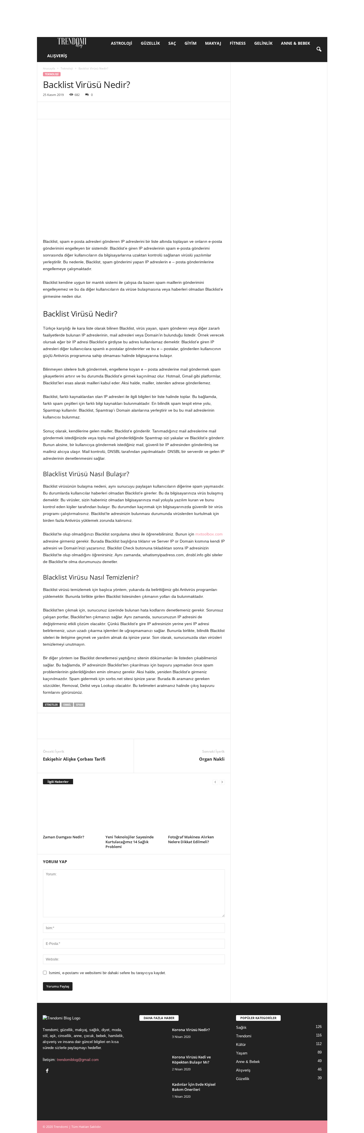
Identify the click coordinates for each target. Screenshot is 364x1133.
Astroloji (121, 43)
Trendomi (243, 1036)
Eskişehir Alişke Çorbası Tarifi (74, 759)
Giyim (191, 43)
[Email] (127, 110)
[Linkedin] (101, 110)
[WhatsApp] (88, 110)
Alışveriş (57, 55)
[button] (319, 49)
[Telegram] (166, 110)
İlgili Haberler (58, 781)
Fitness (238, 43)
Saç (172, 43)
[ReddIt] (114, 110)
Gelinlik (263, 43)
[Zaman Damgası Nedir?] (71, 811)
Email (67, 705)
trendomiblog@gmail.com (78, 1060)
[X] (61, 110)
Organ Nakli (212, 759)
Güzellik (150, 43)
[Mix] (179, 110)
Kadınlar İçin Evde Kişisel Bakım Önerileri (194, 1087)
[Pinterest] (74, 110)
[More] (219, 110)
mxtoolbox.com (209, 534)
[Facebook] (48, 110)
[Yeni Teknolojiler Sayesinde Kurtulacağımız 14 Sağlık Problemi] (134, 811)
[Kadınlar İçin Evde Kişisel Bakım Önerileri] (153, 1092)
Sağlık (241, 1027)
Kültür (241, 1044)
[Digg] (205, 110)
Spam (79, 705)
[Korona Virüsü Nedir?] (153, 1037)
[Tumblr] (153, 110)
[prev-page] (215, 782)
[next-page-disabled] (222, 782)
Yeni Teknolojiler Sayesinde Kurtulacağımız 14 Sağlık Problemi (130, 841)
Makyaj (213, 43)
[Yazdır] (140, 110)
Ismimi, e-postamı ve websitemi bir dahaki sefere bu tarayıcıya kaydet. (107, 973)
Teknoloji (67, 68)
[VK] (192, 110)
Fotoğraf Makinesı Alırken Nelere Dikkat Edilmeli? (191, 839)
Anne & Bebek (295, 43)
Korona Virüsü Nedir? (191, 1029)
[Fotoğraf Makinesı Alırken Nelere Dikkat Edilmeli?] (196, 811)
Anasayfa (49, 68)
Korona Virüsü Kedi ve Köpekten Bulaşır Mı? (191, 1059)
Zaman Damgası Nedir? (63, 837)
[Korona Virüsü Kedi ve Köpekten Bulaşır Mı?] (153, 1065)
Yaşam (241, 1053)
